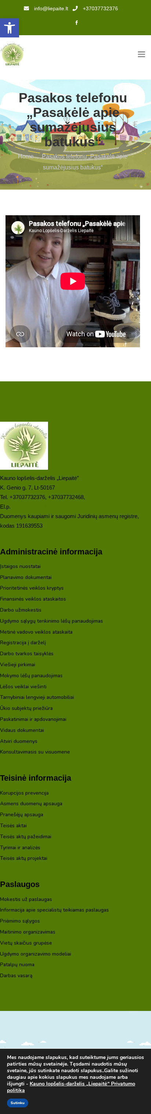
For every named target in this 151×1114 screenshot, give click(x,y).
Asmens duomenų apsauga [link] (31, 804)
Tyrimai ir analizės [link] (20, 848)
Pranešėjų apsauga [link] (21, 815)
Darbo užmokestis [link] (20, 610)
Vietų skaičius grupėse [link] (26, 943)
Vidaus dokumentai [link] (22, 731)
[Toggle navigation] (141, 54)
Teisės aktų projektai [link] (23, 858)
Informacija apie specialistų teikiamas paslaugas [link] (54, 910)
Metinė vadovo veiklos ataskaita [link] (36, 632)
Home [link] (26, 156)
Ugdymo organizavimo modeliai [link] (35, 954)
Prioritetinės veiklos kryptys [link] (32, 588)
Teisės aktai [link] (13, 826)
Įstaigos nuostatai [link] (20, 567)
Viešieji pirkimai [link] (17, 665)
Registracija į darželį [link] (23, 643)
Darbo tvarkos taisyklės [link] (27, 654)
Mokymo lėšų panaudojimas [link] (31, 676)
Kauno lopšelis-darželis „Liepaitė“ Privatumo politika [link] (71, 1087)
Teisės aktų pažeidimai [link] (25, 837)
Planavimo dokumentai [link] (26, 578)
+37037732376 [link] (100, 8)
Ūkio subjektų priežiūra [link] (26, 709)
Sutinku (18, 1103)
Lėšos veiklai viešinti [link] (23, 687)
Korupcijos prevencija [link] (24, 793)
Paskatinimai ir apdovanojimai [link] (33, 720)
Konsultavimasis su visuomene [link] (35, 752)
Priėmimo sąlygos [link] (20, 921)
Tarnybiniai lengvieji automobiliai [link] (37, 698)
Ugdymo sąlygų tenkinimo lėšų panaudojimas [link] (51, 621)
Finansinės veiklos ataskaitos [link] (33, 599)
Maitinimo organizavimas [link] (27, 932)
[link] (9, 27)
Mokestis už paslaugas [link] (26, 900)
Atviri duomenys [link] (18, 742)
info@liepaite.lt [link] (51, 8)
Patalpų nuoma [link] (17, 965)
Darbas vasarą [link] (16, 976)
